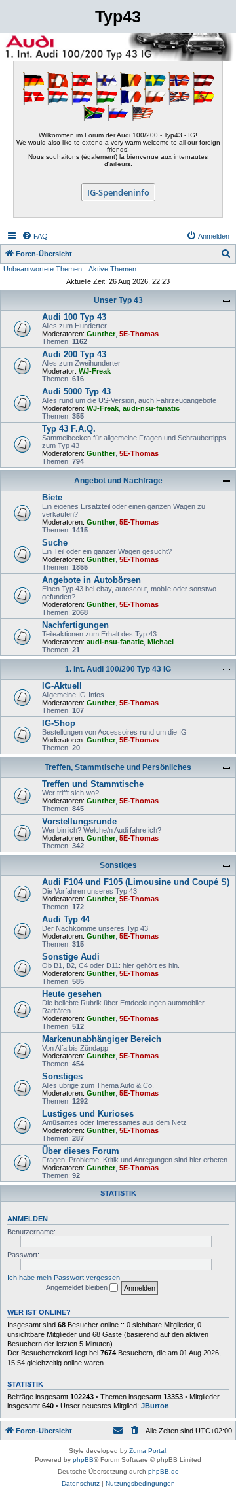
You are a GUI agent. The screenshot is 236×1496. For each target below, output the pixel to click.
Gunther (101, 334)
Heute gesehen (72, 994)
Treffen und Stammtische (93, 784)
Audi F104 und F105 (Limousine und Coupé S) (135, 882)
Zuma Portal (147, 1450)
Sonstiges (118, 865)
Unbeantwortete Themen (42, 269)
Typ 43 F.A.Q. (69, 429)
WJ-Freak (95, 371)
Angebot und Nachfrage (118, 480)
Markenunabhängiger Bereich (101, 1039)
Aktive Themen (112, 269)
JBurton (155, 1406)
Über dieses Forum (80, 1151)
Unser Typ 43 (118, 300)
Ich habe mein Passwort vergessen (63, 1277)
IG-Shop (58, 723)
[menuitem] (35, 236)
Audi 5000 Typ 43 (76, 391)
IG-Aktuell (62, 686)
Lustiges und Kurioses (88, 1114)
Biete (52, 497)
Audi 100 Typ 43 (74, 317)
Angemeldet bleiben (77, 1287)
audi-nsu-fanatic (151, 408)
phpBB (83, 1459)
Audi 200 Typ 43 (74, 354)
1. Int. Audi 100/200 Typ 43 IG (118, 669)
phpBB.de (163, 1471)
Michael (161, 642)
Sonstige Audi (71, 957)
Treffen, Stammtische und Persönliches (118, 767)
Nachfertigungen (75, 625)
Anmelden (27, 1219)
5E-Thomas (139, 334)
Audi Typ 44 (66, 919)
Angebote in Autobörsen (91, 580)
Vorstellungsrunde (79, 821)
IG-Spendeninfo (118, 192)
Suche (55, 543)
